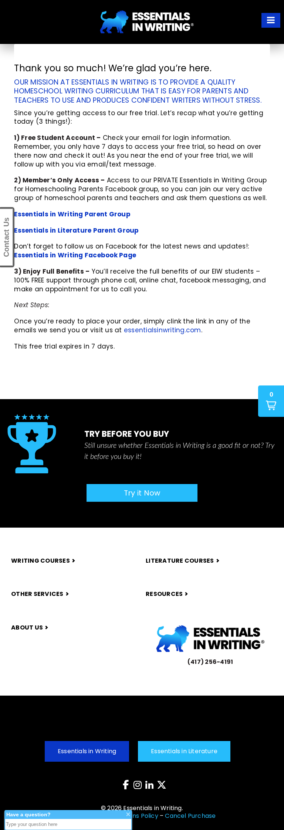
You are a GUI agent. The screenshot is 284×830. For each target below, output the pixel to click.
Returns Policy (137, 816)
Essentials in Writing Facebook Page (75, 255)
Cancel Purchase (190, 816)
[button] (270, 20)
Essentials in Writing (87, 751)
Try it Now (142, 493)
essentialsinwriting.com (162, 330)
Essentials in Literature (184, 751)
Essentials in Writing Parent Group (72, 214)
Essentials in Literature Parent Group (76, 230)
